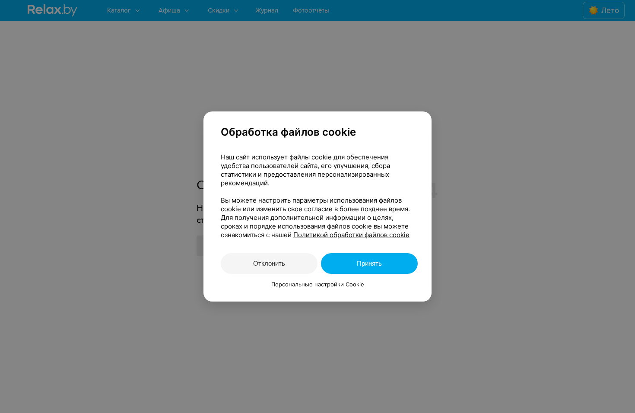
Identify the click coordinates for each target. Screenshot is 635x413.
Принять (369, 263)
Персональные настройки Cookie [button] (317, 284)
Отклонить (269, 263)
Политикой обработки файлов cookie (351, 235)
